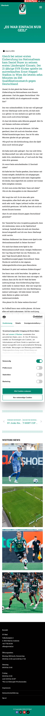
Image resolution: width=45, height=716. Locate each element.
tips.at (4, 698)
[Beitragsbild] (22, 463)
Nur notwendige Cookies (22, 397)
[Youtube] (24, 712)
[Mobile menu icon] (40, 7)
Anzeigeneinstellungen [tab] (33, 323)
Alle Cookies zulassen (22, 391)
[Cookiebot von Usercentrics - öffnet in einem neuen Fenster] (32, 317)
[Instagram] (20, 712)
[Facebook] (17, 712)
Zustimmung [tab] (7, 323)
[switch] (39, 368)
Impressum (6, 688)
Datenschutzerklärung (10, 693)
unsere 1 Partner (15, 334)
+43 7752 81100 (7, 644)
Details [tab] (18, 323)
